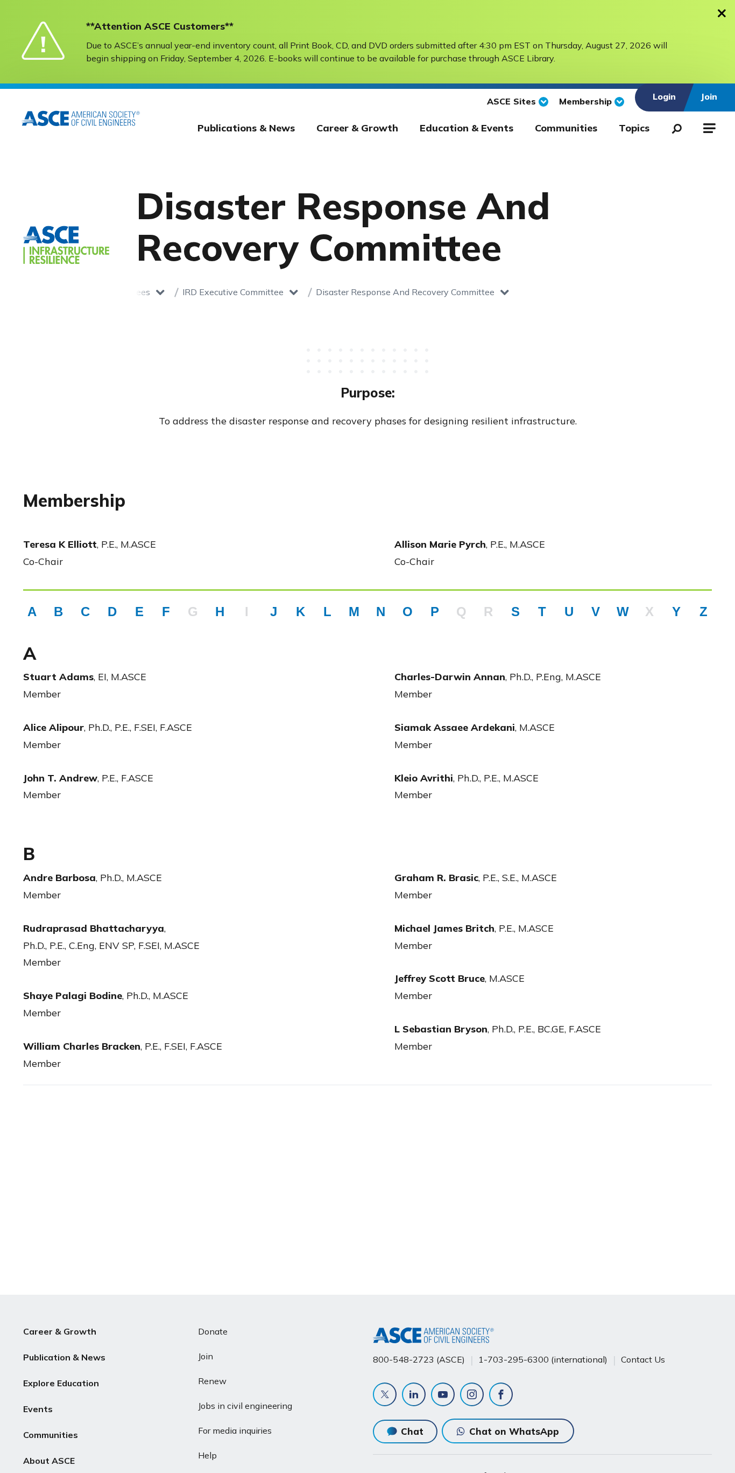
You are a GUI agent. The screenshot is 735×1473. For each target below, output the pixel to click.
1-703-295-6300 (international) (542, 1359)
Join (205, 1356)
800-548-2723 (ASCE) (419, 1359)
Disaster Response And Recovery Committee (405, 292)
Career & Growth (357, 128)
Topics (634, 128)
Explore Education (61, 1383)
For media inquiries (235, 1430)
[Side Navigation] (708, 126)
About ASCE (49, 1460)
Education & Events (466, 128)
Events (38, 1409)
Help (207, 1455)
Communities (566, 128)
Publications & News (246, 128)
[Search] (674, 126)
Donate (213, 1331)
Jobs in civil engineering (245, 1405)
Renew (212, 1381)
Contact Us (643, 1359)
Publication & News (64, 1357)
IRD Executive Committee (233, 292)
